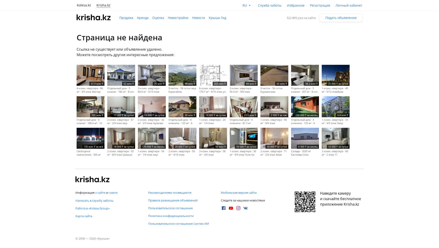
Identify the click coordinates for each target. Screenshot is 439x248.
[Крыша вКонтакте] (245, 208)
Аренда (143, 18)
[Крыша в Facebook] (223, 208)
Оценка (158, 18)
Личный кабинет (349, 5)
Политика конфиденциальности (171, 216)
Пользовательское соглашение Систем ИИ (178, 224)
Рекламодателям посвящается (169, 193)
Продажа (126, 18)
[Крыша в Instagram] (238, 208)
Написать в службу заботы (94, 200)
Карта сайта (83, 216)
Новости (198, 18)
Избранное (296, 5)
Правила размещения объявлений (173, 200)
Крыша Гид (217, 18)
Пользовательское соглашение (170, 208)
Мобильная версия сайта (239, 193)
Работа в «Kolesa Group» (92, 208)
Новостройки (178, 18)
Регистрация (320, 5)
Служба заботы (269, 5)
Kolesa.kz (84, 5)
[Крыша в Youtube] (231, 208)
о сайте (100, 193)
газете (113, 193)
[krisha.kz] (92, 179)
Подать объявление (341, 18)
